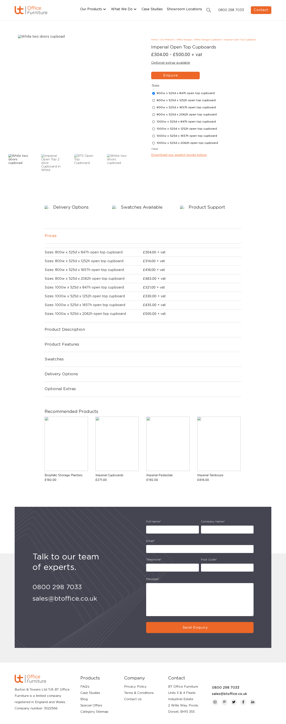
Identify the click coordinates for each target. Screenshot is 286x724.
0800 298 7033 (225, 687)
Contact (261, 10)
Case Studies (152, 9)
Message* (153, 579)
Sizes (155, 85)
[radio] (186, 93)
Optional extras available (170, 62)
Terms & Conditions (139, 693)
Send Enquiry (195, 627)
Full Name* (153, 521)
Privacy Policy (135, 686)
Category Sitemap (94, 711)
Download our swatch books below (179, 155)
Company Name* (213, 521)
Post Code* (209, 559)
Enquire (170, 75)
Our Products (91, 9)
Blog (84, 699)
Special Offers (91, 705)
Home (154, 40)
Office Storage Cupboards (208, 40)
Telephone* (154, 559)
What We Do (122, 9)
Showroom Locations (184, 9)
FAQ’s (84, 686)
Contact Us (133, 699)
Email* (150, 541)
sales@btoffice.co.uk (229, 694)
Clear (154, 149)
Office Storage (184, 40)
